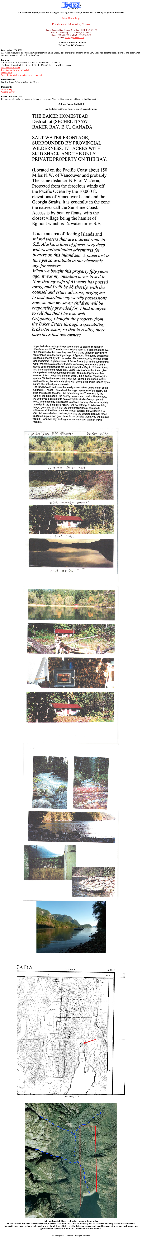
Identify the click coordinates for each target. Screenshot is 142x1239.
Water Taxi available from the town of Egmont (21, 75)
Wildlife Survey (8, 92)
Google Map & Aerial (10, 67)
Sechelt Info (6, 72)
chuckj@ (69, 37)
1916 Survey (6, 89)
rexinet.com (78, 37)
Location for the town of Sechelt (15, 70)
